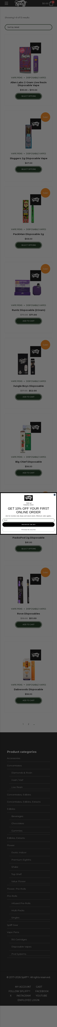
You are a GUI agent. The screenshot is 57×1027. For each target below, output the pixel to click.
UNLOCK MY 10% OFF (28, 524)
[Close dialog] (55, 495)
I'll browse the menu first (28, 529)
